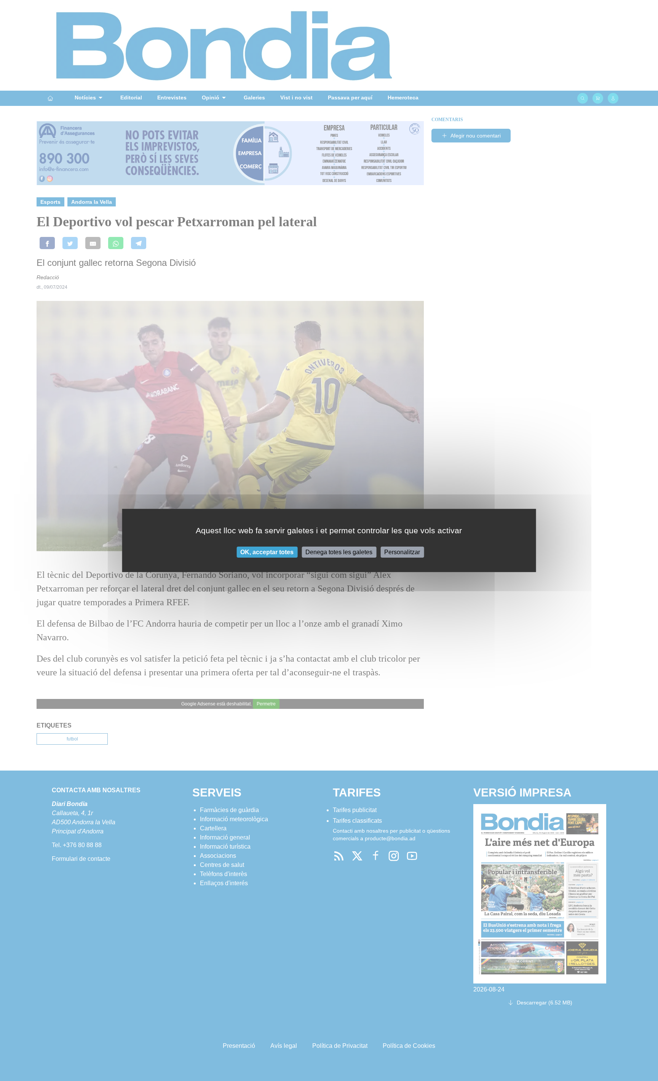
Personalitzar (402, 552)
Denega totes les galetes (338, 552)
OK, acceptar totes (267, 552)
